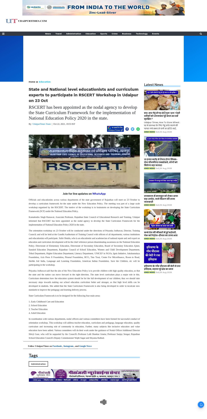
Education (91, 34)
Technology (142, 34)
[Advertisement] (103, 55)
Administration (73, 34)
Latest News (153, 85)
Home (32, 81)
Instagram (68, 346)
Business (126, 34)
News (48, 34)
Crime (115, 34)
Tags (33, 355)
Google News (85, 346)
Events (155, 34)
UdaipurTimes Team (42, 124)
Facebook (57, 346)
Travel (58, 34)
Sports (103, 34)
